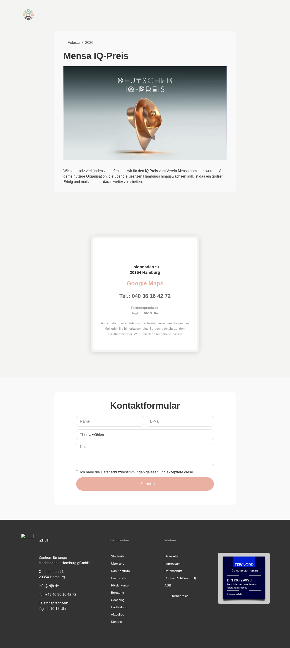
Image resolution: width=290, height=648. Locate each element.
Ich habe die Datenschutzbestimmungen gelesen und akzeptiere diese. (137, 472)
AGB (167, 585)
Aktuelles (117, 614)
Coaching (118, 600)
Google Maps (145, 283)
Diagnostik (118, 578)
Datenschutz (173, 571)
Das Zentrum (120, 571)
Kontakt (116, 621)
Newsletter (172, 556)
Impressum (172, 563)
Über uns (117, 563)
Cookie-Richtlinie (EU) (180, 578)
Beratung (117, 592)
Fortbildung (119, 607)
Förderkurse (120, 585)
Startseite (118, 556)
